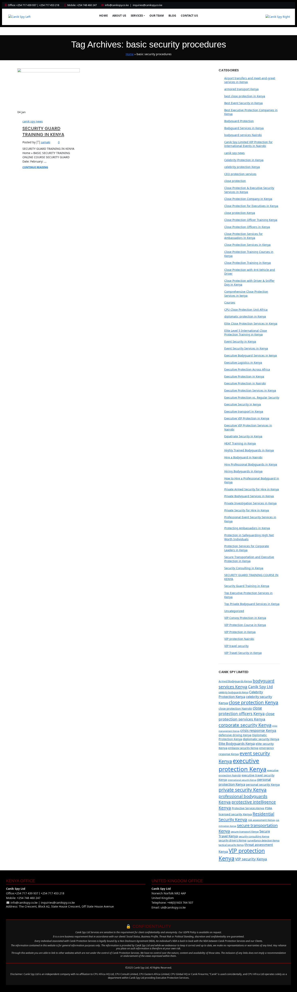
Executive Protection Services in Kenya (250, 390)
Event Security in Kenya (240, 341)
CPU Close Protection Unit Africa (246, 309)
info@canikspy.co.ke (117, 5)
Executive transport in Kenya (243, 411)
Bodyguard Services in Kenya (244, 128)
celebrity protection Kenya (242, 167)
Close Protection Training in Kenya (247, 263)
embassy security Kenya (243, 748)
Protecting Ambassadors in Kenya (247, 528)
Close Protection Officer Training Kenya (250, 220)
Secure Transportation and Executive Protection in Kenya (249, 559)
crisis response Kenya (258, 730)
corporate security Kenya (245, 725)
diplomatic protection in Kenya (245, 316)
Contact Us (189, 15)
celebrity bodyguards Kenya (233, 692)
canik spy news (32, 121)
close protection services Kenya (247, 716)
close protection (235, 181)
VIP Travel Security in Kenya (243, 653)
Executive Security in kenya (242, 404)
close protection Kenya (239, 213)
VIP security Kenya (251, 858)
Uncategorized (234, 611)
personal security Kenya (263, 784)
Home (103, 15)
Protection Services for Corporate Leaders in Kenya (246, 548)
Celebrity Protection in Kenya (243, 160)
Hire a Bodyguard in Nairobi (243, 457)
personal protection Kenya (245, 781)
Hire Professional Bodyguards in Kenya (250, 464)
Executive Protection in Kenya (244, 376)
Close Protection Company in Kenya (248, 199)
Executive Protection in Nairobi (245, 383)
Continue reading (35, 167)
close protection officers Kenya (242, 711)
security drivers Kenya (232, 840)
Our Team (157, 15)
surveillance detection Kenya (263, 840)
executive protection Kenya (242, 765)
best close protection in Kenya (244, 96)
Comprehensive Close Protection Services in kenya (246, 294)
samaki (45, 142)
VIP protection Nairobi (239, 639)
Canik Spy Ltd (260, 686)
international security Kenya (242, 780)
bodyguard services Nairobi (243, 135)
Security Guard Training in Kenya (246, 586)
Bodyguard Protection (239, 121)
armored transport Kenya (241, 89)
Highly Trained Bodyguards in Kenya (249, 450)
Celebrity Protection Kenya (241, 694)
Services (137, 15)
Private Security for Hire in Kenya (246, 510)
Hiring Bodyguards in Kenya (243, 471)
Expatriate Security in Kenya (243, 436)
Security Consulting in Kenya (243, 568)
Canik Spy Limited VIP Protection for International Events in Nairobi (248, 144)
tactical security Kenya (231, 845)
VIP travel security (236, 646)
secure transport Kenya (245, 831)
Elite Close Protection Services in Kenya (250, 323)
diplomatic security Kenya (261, 739)
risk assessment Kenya (261, 820)
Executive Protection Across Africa (247, 369)
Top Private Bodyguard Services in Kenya (251, 604)
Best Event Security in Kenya (243, 103)
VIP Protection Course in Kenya (245, 625)
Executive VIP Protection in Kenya (246, 418)
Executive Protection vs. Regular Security (251, 397)
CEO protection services (240, 174)
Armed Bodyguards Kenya (235, 681)
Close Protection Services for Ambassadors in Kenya (243, 236)
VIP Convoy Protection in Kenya (245, 618)
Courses (229, 302)
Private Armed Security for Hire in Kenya (251, 489)
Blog (172, 15)
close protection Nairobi (235, 708)
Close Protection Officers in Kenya (247, 227)
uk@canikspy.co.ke (173, 907)
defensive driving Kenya (235, 735)
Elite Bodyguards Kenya (237, 743)
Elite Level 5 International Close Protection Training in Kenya (245, 333)
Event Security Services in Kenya (246, 348)
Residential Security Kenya (246, 816)
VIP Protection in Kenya (240, 632)
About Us (119, 15)
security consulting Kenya (254, 836)
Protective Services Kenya (248, 808)
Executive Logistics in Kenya (243, 362)
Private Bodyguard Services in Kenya (249, 496)
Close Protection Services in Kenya (247, 245)
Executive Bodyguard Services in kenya (250, 355)
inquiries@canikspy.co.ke (147, 5)
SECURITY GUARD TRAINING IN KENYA (43, 131)
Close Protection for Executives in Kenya (251, 206)
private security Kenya (242, 790)
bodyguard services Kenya (246, 683)
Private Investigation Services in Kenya (250, 503)
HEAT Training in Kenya (240, 443)
